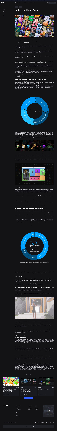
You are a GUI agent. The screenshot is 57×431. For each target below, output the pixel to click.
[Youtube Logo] (30, 426)
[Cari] (47, 2)
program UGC (31, 197)
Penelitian (36, 408)
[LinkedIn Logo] (33, 426)
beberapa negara (26, 42)
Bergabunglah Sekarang (52, 2)
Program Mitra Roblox (42, 327)
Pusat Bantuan (30, 408)
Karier (17, 415)
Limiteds (35, 132)
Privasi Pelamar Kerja (48, 422)
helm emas (19, 135)
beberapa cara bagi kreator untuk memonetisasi (31, 293)
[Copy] (3, 11)
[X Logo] (23, 426)
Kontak (29, 409)
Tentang (17, 406)
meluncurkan (29, 322)
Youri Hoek (46, 133)
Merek (36, 406)
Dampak (17, 408)
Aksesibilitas (42, 422)
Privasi (38, 422)
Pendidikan (36, 409)
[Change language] (53, 422)
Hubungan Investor (19, 416)
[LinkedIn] (3, 13)
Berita (17, 412)
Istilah (35, 422)
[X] (3, 15)
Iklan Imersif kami (36, 322)
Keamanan (29, 406)
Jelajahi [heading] (36, 405)
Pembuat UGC (28, 132)
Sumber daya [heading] (30, 405)
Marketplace (30, 85)
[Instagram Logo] (26, 426)
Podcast (17, 413)
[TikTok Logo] (28, 426)
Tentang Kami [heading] (18, 405)
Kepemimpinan (18, 409)
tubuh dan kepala (42, 190)
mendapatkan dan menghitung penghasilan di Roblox (38, 273)
